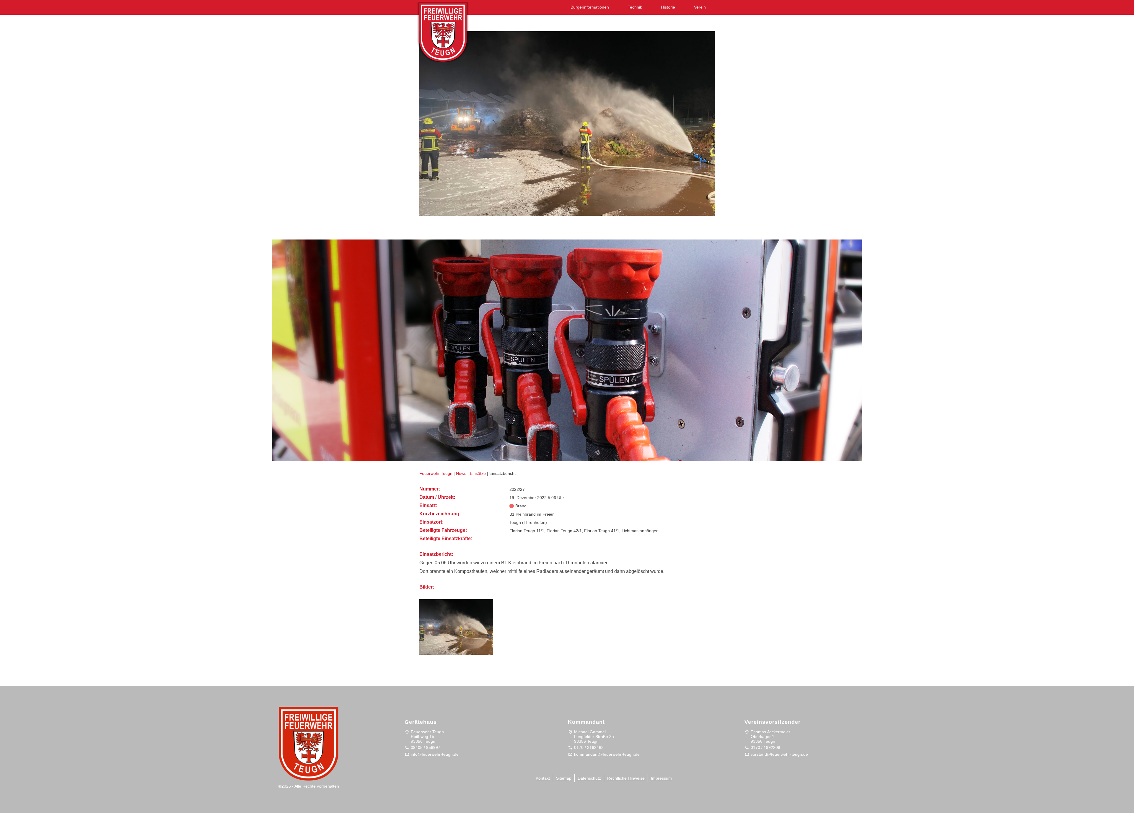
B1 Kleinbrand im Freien (455, 227)
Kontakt (543, 778)
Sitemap (563, 778)
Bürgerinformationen (590, 7)
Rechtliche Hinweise (626, 778)
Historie (668, 7)
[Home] (448, 30)
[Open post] (567, 123)
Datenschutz (589, 778)
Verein (700, 7)
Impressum (661, 778)
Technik (635, 7)
